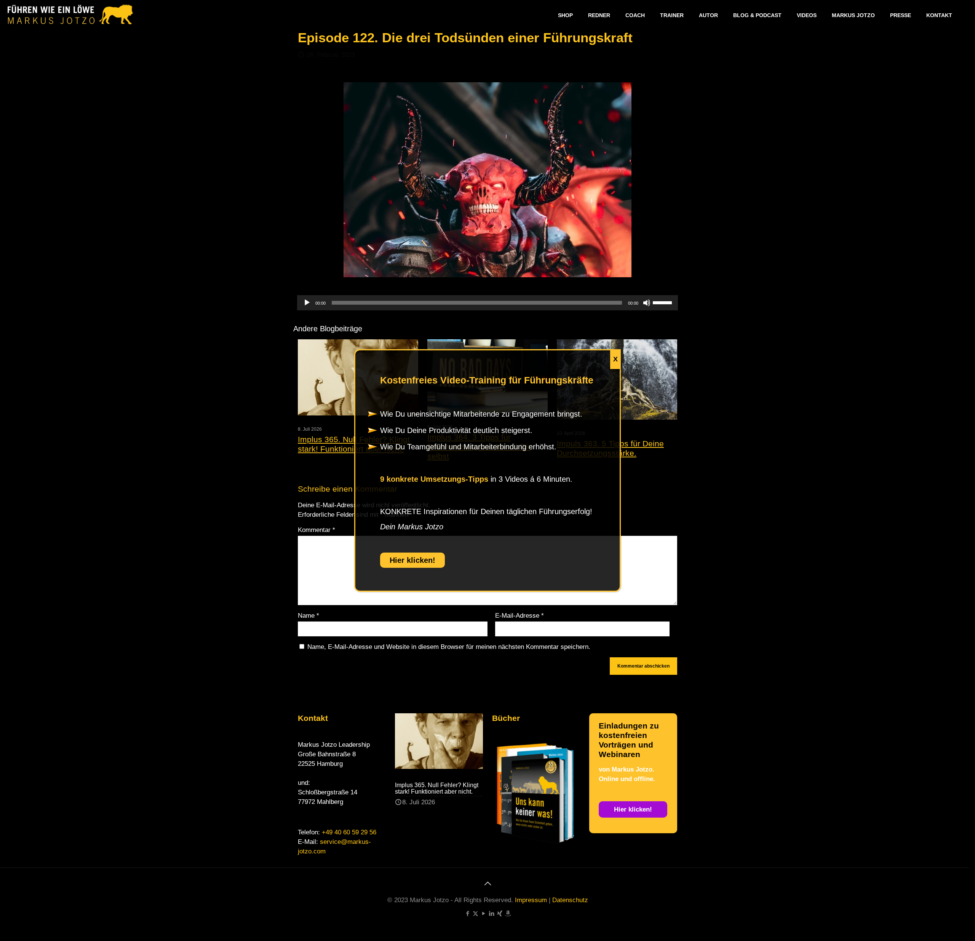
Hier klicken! (412, 560)
